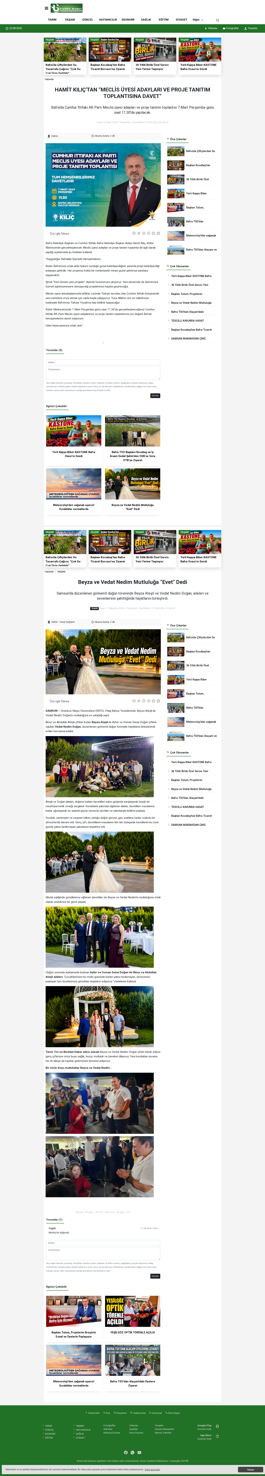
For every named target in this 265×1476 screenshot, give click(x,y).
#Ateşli (79, 1212)
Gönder (155, 395)
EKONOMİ (128, 19)
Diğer (196, 19)
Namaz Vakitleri (163, 1432)
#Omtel (99, 1212)
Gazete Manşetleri (164, 1429)
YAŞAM (70, 19)
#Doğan (89, 1212)
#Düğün (120, 1212)
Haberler (49, 79)
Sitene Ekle (94, 1412)
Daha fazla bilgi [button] (152, 1469)
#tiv (129, 1212)
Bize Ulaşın (174, 1412)
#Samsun (110, 1212)
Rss (108, 1412)
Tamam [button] (250, 1470)
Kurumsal (157, 1412)
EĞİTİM (164, 19)
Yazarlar (252, 28)
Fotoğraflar (232, 28)
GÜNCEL (87, 19)
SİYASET (181, 19)
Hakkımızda (139, 1412)
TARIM (52, 19)
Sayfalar (133, 1429)
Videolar (212, 28)
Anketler (107, 1429)
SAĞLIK (146, 19)
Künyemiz (121, 1412)
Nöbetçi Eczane (111, 1432)
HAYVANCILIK (108, 19)
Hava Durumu (136, 1432)
